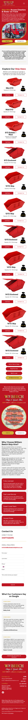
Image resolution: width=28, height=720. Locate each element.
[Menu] (24, 3)
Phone (3, 563)
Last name (4, 558)
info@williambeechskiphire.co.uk (12, 547)
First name (4, 553)
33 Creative (10, 713)
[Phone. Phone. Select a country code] (4, 566)
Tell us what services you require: (10, 574)
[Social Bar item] (3, 692)
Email (3, 569)
